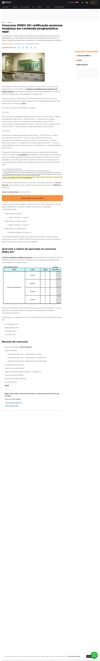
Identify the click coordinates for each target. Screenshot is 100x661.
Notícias (39, 7)
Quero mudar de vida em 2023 (32, 198)
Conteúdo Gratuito (58, 7)
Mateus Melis (9, 44)
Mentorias (15, 7)
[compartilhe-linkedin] (26, 47)
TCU (33, 7)
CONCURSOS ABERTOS (13, 403)
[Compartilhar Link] (35, 47)
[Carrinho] (86, 2)
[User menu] (82, 2)
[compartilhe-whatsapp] (18, 47)
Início (3, 22)
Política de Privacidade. (74, 656)
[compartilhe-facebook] (22, 47)
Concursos (5, 7)
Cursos (47, 7)
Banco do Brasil (25, 7)
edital (24, 103)
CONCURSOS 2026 (11, 406)
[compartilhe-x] (30, 47)
